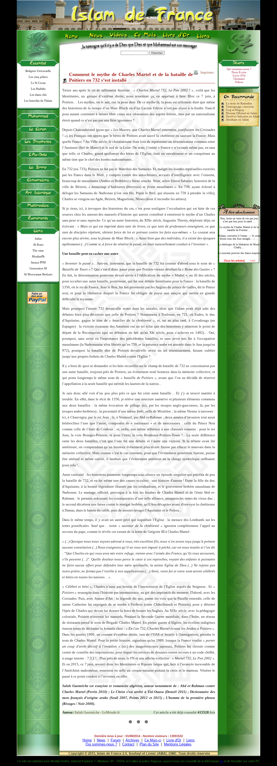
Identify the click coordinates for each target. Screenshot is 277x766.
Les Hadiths (38, 88)
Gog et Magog (235, 109)
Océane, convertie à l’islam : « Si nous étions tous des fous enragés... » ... (239, 237)
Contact (128, 744)
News (96, 38)
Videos (119, 38)
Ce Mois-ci (152, 740)
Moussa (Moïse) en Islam (241, 113)
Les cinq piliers (38, 76)
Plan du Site (149, 744)
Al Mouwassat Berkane (38, 274)
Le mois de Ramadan (239, 103)
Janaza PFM (38, 262)
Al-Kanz (38, 244)
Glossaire (239, 78)
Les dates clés (38, 94)
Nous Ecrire (239, 72)
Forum (116, 740)
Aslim (38, 238)
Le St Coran (38, 82)
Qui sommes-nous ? (239, 69)
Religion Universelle (38, 70)
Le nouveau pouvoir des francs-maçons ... (239, 254)
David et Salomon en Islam (243, 116)
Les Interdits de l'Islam (38, 100)
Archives (132, 740)
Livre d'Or (176, 38)
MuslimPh (38, 256)
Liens (205, 38)
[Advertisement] (239, 162)
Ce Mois (145, 38)
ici (221, 761)
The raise (38, 250)
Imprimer (207, 72)
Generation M (38, 268)
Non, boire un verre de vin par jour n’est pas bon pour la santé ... (239, 220)
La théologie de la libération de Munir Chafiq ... (239, 246)
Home (73, 38)
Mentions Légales (178, 744)
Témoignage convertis (240, 106)
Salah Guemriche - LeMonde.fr (97, 712)
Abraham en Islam (237, 119)
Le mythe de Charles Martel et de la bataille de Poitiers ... (239, 229)
